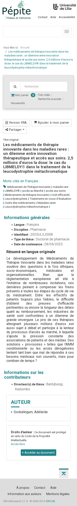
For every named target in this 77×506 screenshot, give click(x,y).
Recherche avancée (49, 99)
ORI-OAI (50, 501)
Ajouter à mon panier (53, 122)
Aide (53, 17)
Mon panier (24, 95)
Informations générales (27, 217)
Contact (42, 17)
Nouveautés (18, 103)
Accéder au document (40, 452)
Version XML (17, 122)
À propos (22, 487)
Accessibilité (67, 17)
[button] (63, 473)
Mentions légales (58, 493)
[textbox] (43, 86)
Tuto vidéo (44, 94)
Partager (15, 129)
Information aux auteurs (24, 493)
